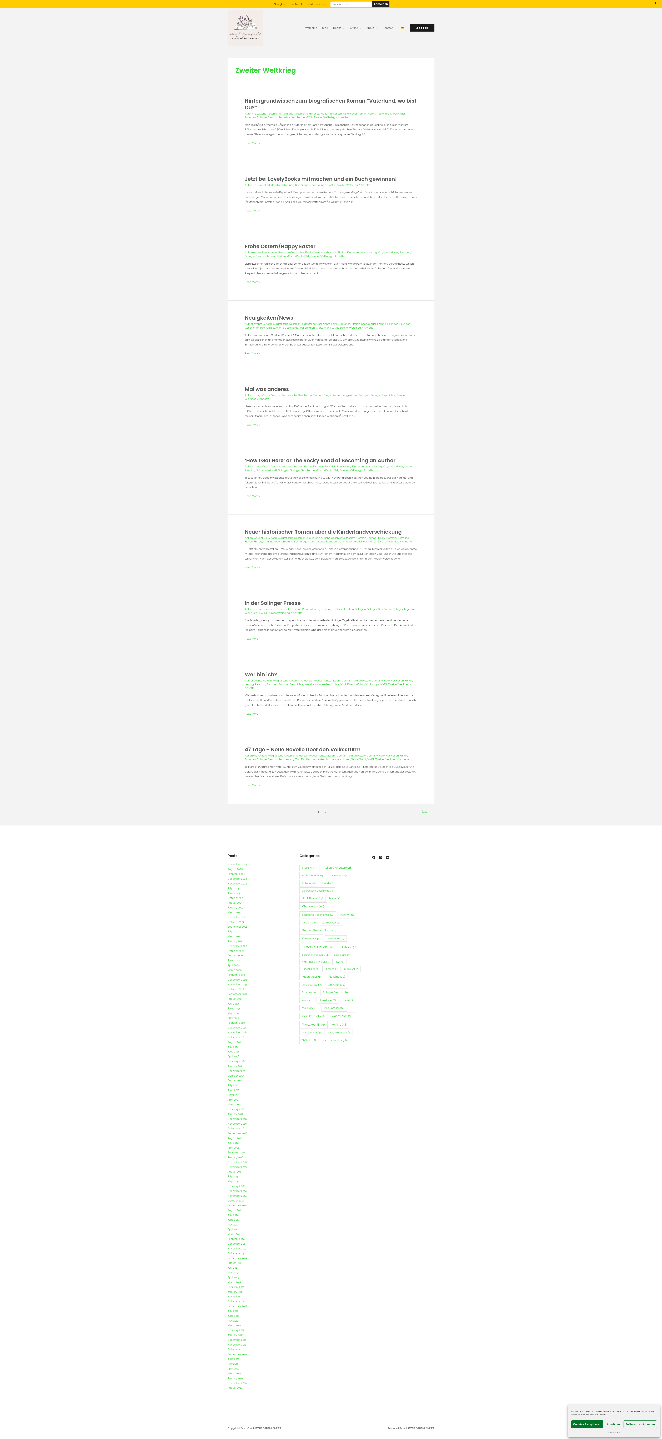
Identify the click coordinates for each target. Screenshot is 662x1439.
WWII (309, 117)
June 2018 (234, 1051)
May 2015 (233, 1181)
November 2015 (237, 1167)
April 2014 (233, 1229)
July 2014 (233, 1215)
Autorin (249, 113)
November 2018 (237, 1032)
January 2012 (235, 1335)
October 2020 (236, 950)
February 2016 (236, 1152)
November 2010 (237, 1383)
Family (309, 252)
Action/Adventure (256, 252)
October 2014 (236, 1200)
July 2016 (233, 1142)
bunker (259, 185)
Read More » (252, 143)
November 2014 (237, 1195)
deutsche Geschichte (268, 113)
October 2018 (236, 1037)
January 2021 (235, 941)
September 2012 (237, 1306)
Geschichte (301, 113)
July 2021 (233, 931)
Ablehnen (613, 1424)
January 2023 (236, 907)
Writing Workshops (367, 684)
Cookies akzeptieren (587, 1424)
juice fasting (342, 955)
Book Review (312, 898)
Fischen (317, 395)
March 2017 (234, 1104)
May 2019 (233, 1013)
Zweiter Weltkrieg (324, 117)
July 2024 (233, 888)
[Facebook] (373, 857)
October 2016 (236, 1128)
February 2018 (236, 1061)
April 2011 (233, 1368)
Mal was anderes (267, 389)
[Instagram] (380, 857)
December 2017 (237, 1070)
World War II (294, 256)
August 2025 (235, 869)
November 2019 (237, 984)
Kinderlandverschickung (279, 185)
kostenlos (383, 113)
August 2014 (235, 1210)
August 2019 (235, 998)
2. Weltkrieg (309, 867)
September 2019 (238, 994)
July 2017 (233, 1085)
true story (310, 684)
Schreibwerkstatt (266, 470)
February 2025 (236, 874)
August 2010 (235, 1387)
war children (278, 256)
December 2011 (237, 1339)
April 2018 (233, 1056)
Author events (253, 323)
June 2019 (234, 1008)
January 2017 (235, 1114)
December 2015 (237, 1162)
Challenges (313, 906)
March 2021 (234, 936)
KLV (297, 185)
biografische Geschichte (288, 323)
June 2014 (234, 1219)
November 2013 (237, 1248)
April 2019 (233, 1018)
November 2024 (237, 883)
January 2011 (235, 1378)
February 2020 (236, 974)
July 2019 (233, 1003)
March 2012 (234, 1325)
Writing (353, 27)
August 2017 (235, 1080)
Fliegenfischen (332, 395)
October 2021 (236, 922)
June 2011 (233, 1359)
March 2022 (235, 912)
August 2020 (235, 955)
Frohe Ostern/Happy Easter (280, 246)
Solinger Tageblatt (404, 609)
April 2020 (234, 965)
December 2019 (237, 979)
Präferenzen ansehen (640, 1424)
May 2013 (233, 1272)
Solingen (250, 117)
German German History (370, 538)
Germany (287, 113)
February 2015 (236, 1186)
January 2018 (235, 1066)
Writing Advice (311, 1032)
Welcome (311, 27)
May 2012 (233, 1320)
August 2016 (235, 1138)
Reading (250, 470)
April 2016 (233, 1147)
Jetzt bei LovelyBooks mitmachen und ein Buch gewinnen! (321, 179)
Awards (327, 883)
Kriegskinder (397, 113)
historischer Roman (355, 113)
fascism (350, 538)
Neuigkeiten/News (269, 318)
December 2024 (237, 878)
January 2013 (235, 1291)
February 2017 (236, 1109)
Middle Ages (312, 976)
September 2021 (237, 926)
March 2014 (234, 1234)
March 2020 (235, 970)
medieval (351, 969)
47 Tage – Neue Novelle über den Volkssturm (303, 749)
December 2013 (237, 1243)
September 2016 (238, 1133)
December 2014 (237, 1191)
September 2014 (237, 1205)
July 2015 (233, 1176)
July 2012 (233, 1311)
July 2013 (233, 1267)
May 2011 (233, 1363)
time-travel (328, 1000)
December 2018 (237, 1027)
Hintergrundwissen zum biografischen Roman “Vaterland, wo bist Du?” (331, 104)
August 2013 (235, 1262)
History (372, 113)
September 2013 (237, 1258)
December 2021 (237, 917)
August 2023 (235, 902)
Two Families (267, 327)
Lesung (381, 323)
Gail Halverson (331, 922)
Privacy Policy (614, 1432)
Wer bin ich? (261, 674)
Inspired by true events (315, 954)
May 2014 (233, 1224)
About (370, 27)
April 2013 (233, 1277)
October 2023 (236, 897)
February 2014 (236, 1238)
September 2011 (237, 1354)
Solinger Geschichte (269, 117)
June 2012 (233, 1315)
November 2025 (237, 864)
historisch (336, 113)
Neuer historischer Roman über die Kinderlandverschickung (323, 532)
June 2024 (234, 893)
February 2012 (236, 1330)
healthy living (335, 938)
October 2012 (236, 1301)
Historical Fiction (319, 113)
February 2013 (236, 1287)
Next (425, 811)
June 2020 (234, 960)
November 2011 (237, 1344)
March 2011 (234, 1373)
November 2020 (237, 946)
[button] (422, 28)
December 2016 (237, 1118)
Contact (388, 27)
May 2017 (233, 1094)
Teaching (308, 1000)
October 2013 (236, 1253)
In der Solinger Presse (273, 603)
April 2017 (233, 1099)
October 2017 (236, 1075)
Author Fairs (339, 875)
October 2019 (236, 989)
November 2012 (237, 1296)
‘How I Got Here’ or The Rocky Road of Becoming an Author (320, 460)
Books (337, 27)
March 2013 (234, 1282)
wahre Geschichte (294, 117)
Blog (325, 27)
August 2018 (235, 1042)
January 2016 (236, 1157)
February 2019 (236, 1022)
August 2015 (235, 1171)
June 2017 (233, 1090)
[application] (342, 27)
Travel (348, 1000)
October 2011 (236, 1349)
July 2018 (233, 1047)
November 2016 (237, 1123)
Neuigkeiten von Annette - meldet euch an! (300, 4)
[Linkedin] (387, 857)
